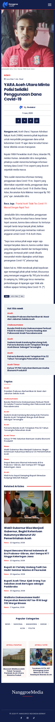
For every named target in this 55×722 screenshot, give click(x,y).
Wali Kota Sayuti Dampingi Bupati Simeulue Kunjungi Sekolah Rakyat (25, 476)
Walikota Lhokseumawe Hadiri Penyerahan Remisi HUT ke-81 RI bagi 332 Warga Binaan (25, 600)
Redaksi (31, 107)
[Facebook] (18, 120)
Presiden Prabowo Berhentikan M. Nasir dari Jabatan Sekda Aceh (28, 318)
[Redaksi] (21, 107)
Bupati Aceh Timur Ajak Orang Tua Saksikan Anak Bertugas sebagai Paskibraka (25, 583)
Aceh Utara (14, 296)
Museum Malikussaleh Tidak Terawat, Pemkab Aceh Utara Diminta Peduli (14, 672)
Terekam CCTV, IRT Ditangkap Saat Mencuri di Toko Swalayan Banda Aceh (41, 671)
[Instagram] (27, 718)
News (7, 75)
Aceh (10, 313)
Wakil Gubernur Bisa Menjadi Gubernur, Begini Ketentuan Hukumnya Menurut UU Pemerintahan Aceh (27, 451)
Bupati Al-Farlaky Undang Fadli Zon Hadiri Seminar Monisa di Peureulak (25, 569)
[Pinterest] (30, 120)
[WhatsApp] (36, 120)
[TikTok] (33, 718)
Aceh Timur (13, 365)
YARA (21, 296)
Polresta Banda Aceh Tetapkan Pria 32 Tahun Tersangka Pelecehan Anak (27, 357)
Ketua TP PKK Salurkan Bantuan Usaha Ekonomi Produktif (28, 369)
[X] (24, 120)
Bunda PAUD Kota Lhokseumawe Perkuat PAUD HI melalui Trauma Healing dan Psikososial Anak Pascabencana (29, 331)
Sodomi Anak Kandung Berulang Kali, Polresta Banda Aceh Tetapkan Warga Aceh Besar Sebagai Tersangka (28, 345)
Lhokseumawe (15, 325)
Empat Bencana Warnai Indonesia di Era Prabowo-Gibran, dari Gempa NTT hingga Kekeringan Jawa (24, 464)
